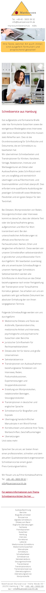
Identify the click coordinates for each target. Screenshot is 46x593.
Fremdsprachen (22, 529)
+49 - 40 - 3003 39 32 (16, 479)
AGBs (34, 25)
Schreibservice (23, 556)
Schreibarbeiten (22, 554)
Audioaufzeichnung (23, 510)
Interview (23, 537)
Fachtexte (23, 527)
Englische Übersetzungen (23, 524)
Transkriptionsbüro (23, 566)
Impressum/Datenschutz (19, 25)
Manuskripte (23, 549)
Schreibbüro (23, 551)
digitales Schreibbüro (23, 520)
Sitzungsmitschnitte (23, 561)
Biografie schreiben (23, 515)
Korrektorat (23, 539)
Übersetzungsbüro (23, 571)
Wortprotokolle (23, 576)
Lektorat (23, 542)
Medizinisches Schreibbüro (23, 544)
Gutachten (23, 532)
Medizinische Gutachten (23, 547)
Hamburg (23, 534)
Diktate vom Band (23, 522)
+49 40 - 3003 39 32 (25, 19)
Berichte (23, 512)
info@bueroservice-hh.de (23, 22)
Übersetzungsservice (22, 574)
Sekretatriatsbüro (23, 559)
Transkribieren (23, 564)
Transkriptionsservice (23, 569)
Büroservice (23, 517)
